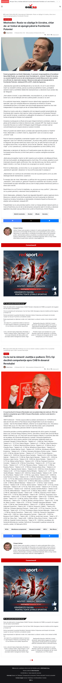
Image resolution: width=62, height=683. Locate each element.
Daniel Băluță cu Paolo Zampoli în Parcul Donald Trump (25, 1)
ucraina (45, 214)
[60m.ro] (31, 6)
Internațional (22, 14)
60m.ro (26, 673)
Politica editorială (41, 675)
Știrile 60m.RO (13, 14)
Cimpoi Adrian (9, 32)
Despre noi (14, 675)
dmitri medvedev (20, 214)
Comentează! (31, 245)
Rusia (37, 214)
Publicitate (30, 677)
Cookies (44, 677)
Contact (25, 677)
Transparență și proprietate (29, 675)
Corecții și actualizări (50, 675)
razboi (30, 214)
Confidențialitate (38, 677)
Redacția (20, 675)
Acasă (6, 14)
